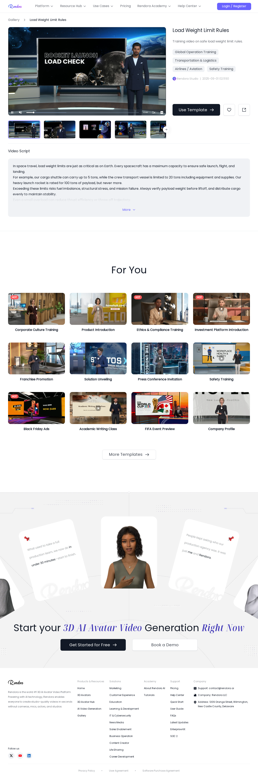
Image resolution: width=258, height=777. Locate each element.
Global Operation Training (195, 52)
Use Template (193, 110)
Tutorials (149, 695)
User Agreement (118, 770)
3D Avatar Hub (86, 702)
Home (81, 688)
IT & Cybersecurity (120, 715)
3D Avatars (84, 695)
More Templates (126, 454)
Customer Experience (122, 695)
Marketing (115, 688)
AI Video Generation (89, 708)
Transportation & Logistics (195, 60)
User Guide (176, 708)
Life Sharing (116, 749)
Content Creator (119, 743)
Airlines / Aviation (188, 69)
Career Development (121, 756)
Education (115, 702)
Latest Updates (179, 722)
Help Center (177, 695)
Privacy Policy (86, 770)
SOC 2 (174, 736)
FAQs (173, 715)
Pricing (174, 688)
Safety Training (221, 69)
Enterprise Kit (177, 729)
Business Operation (121, 736)
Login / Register (234, 6)
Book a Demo (165, 645)
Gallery (14, 20)
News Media (116, 722)
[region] (87, 129)
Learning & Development (124, 708)
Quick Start (176, 702)
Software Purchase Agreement (161, 770)
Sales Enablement (120, 729)
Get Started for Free (89, 645)
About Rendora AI (154, 688)
